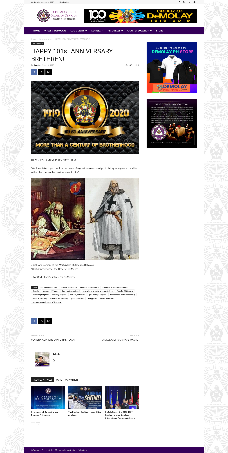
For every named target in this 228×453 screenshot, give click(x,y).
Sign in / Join (64, 2)
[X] (189, 2)
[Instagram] (184, 2)
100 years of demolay (49, 287)
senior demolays (107, 298)
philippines (92, 298)
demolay (36, 291)
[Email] (48, 72)
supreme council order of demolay (47, 302)
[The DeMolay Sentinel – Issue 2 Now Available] (85, 397)
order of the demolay (59, 298)
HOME (36, 30)
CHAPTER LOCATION (138, 30)
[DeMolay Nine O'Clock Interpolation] (172, 123)
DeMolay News (45, 39)
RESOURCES (114, 30)
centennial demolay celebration (114, 287)
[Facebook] (179, 2)
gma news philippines (97, 294)
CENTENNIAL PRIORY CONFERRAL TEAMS (53, 339)
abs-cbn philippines (69, 287)
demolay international (71, 291)
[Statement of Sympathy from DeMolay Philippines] (48, 397)
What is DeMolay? (55, 30)
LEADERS (96, 30)
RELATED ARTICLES (42, 380)
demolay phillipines (41, 294)
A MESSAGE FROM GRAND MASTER (120, 339)
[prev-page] (33, 424)
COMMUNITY (77, 30)
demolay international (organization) (98, 291)
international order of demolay (122, 294)
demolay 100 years (50, 291)
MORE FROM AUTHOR (67, 380)
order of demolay (40, 298)
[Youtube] (194, 2)
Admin (37, 65)
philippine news (77, 298)
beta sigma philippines (89, 287)
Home (33, 39)
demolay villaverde (77, 294)
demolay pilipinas (59, 294)
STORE (159, 30)
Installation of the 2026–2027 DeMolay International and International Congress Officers (120, 415)
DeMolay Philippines (124, 291)
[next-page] (38, 424)
